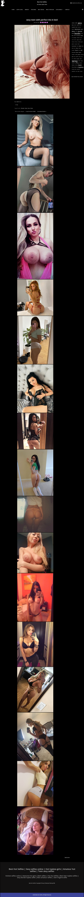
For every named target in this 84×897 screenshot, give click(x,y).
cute (81, 37)
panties (79, 54)
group (76, 43)
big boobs (77, 29)
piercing (82, 54)
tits (75, 67)
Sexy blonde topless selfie (26, 877)
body (73, 33)
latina (77, 48)
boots (82, 33)
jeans (82, 46)
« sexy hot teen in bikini (30, 111)
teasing (76, 65)
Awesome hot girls (29, 876)
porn (74, 56)
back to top (67, 857)
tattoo (73, 65)
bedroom (79, 27)
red (72, 58)
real (81, 56)
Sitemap (47, 883)
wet (76, 71)
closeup (74, 37)
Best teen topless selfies (68, 876)
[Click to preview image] (42, 62)
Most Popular (50, 9)
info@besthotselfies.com (77, 2)
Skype (82, 60)
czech (73, 39)
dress (75, 39)
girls (82, 41)
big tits (82, 29)
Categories (59, 9)
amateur (73, 22)
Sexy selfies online (34, 869)
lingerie (76, 50)
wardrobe (73, 71)
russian (78, 58)
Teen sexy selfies (46, 871)
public (77, 56)
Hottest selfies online (13, 876)
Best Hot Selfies (42, 2)
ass (29, 108)
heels (79, 43)
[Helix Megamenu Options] (83, 9)
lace (75, 48)
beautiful (73, 27)
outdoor (73, 54)
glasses (73, 43)
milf (81, 50)
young (81, 71)
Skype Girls (20, 9)
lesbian (73, 50)
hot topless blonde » (41, 111)
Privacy (42, 883)
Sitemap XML (52, 883)
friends (79, 41)
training (73, 69)
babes (75, 24)
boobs (23, 108)
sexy (26, 108)
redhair (75, 58)
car (72, 37)
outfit (76, 54)
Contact (67, 9)
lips (79, 50)
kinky (73, 48)
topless (80, 67)
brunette (78, 35)
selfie (81, 58)
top (77, 67)
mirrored (73, 52)
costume (78, 37)
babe (73, 25)
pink (72, 56)
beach (80, 24)
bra (72, 35)
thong (73, 67)
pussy (80, 56)
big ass (73, 29)
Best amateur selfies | (52, 877)
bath (78, 25)
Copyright (38, 883)
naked (77, 52)
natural (80, 52)
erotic (78, 39)
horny (78, 46)
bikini (73, 31)
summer (80, 62)
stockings (77, 62)
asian (76, 23)
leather (79, 48)
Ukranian (78, 69)
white (78, 71)
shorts (79, 60)
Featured (33, 9)
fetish (80, 39)
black (76, 31)
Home (13, 9)
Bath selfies (42, 876)
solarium (73, 62)
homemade (74, 46)
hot (80, 46)
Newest (27, 9)
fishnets (73, 41)
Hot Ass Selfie (52, 876)
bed (76, 27)
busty (82, 35)
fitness (76, 41)
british (75, 35)
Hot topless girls (53, 869)
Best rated (41, 9)
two (75, 69)
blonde (80, 31)
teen (32, 108)
